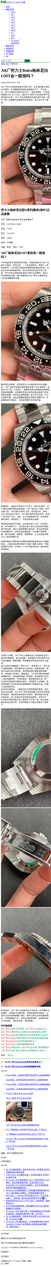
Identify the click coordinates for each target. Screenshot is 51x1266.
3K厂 (13, 28)
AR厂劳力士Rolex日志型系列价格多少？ (24, 1062)
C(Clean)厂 (15, 41)
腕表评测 (10, 9)
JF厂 (13, 15)
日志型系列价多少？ (18, 1041)
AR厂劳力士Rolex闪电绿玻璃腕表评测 (23, 1066)
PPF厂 (13, 30)
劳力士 (10, 1055)
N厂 (12, 33)
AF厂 (13, 25)
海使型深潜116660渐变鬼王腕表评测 (24, 1038)
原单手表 (15, 43)
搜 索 (27, 61)
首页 (8, 7)
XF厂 (13, 22)
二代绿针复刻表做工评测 (23, 1032)
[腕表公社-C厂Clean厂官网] (13, 2)
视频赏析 (10, 51)
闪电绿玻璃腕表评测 (17, 1044)
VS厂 (13, 35)
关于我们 (10, 54)
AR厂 (13, 12)
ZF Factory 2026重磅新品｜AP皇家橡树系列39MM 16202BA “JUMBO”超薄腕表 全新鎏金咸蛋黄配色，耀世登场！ (27, 1224)
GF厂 (13, 17)
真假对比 (10, 48)
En (7, 56)
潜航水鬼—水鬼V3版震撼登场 (25, 1047)
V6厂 (13, 20)
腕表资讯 (10, 46)
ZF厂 (13, 38)
